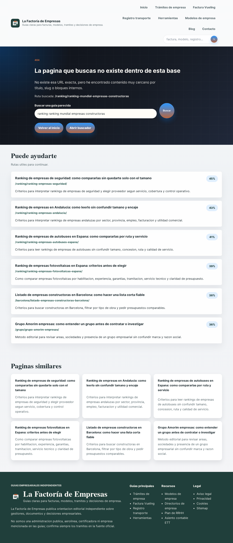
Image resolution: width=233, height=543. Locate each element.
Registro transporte (137, 18)
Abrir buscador (80, 128)
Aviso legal (204, 494)
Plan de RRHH (174, 513)
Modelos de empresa (200, 18)
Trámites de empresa (170, 7)
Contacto (208, 29)
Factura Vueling (204, 7)
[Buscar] (214, 39)
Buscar (167, 110)
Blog (192, 29)
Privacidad (204, 498)
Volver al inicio (49, 128)
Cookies (202, 503)
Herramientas (168, 18)
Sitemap (202, 508)
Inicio (144, 7)
